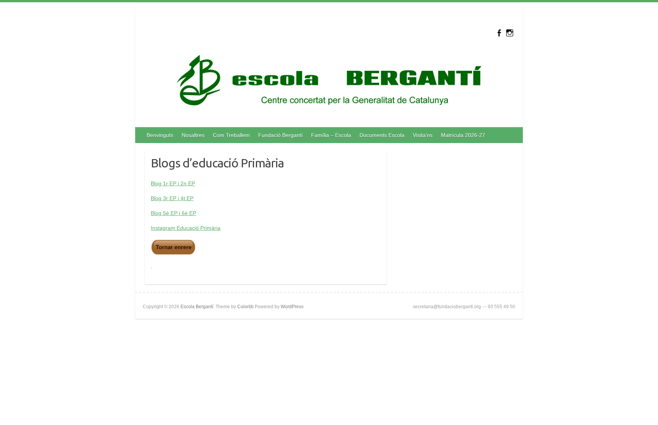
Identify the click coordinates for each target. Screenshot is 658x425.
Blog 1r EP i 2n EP (173, 183)
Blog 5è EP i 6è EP (173, 213)
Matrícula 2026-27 (463, 135)
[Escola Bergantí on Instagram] (510, 33)
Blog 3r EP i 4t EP (172, 198)
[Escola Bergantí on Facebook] (499, 33)
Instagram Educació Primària (185, 228)
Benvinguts (160, 135)
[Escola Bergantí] (329, 82)
